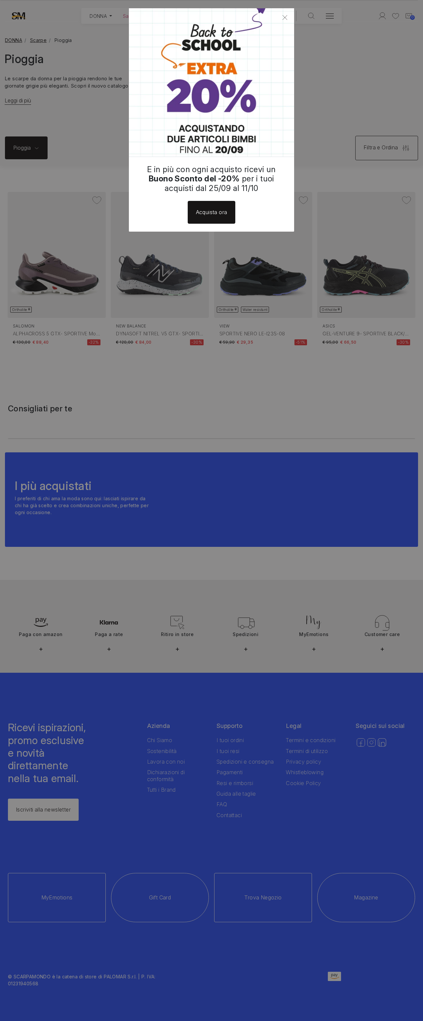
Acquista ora (211, 212)
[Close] (284, 17)
